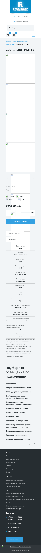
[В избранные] (32, 213)
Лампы (8, 503)
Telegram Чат (13, 531)
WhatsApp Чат (13, 527)
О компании (10, 456)
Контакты (9, 465)
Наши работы (10, 462)
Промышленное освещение (15, 483)
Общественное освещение (15, 480)
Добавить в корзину (20, 221)
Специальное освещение (14, 496)
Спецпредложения (12, 469)
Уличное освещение (13, 486)
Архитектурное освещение (15, 493)
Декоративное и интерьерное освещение (20, 499)
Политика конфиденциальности (20, 547)
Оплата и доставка (12, 459)
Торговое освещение (13, 490)
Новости (8, 472)
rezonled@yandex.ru (21, 21)
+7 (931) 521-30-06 (22, 16)
